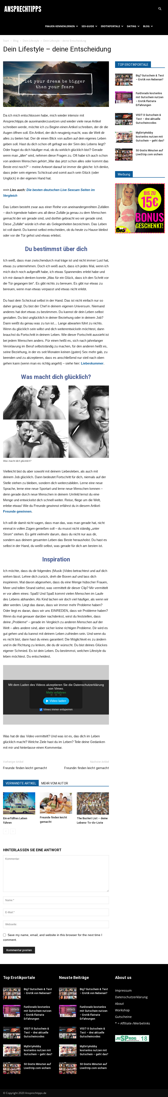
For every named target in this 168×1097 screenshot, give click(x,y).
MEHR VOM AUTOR (54, 783)
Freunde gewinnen (17, 511)
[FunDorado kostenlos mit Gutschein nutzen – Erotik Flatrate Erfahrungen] (124, 97)
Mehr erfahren (56, 692)
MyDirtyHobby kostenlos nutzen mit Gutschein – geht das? (150, 136)
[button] (159, 9)
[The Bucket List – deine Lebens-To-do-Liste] (93, 803)
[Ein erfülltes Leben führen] (19, 803)
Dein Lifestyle (31, 40)
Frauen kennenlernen (60, 26)
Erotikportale (110, 26)
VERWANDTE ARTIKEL (21, 783)
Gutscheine (123, 1017)
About (119, 1003)
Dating (131, 26)
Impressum (123, 990)
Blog (146, 26)
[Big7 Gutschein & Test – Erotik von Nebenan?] (124, 80)
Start (6, 40)
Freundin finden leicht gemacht (86, 768)
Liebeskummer (92, 363)
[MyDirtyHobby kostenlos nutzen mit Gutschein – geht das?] (124, 137)
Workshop (122, 1010)
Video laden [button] (58, 700)
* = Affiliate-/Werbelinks (132, 1023)
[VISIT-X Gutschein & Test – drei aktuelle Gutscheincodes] (124, 119)
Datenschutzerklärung (131, 997)
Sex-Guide (88, 26)
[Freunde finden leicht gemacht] (56, 803)
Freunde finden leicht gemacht (25, 768)
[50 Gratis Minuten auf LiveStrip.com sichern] (124, 155)
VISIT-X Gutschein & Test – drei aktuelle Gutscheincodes (148, 118)
